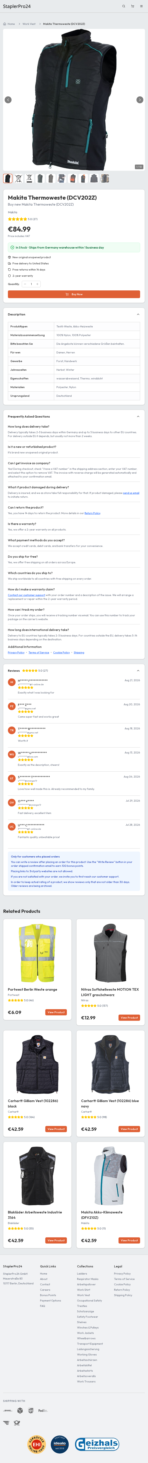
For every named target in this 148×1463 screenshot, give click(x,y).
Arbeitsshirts (85, 1370)
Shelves (82, 1322)
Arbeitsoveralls (86, 1376)
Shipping (79, 652)
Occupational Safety (89, 1300)
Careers (45, 1289)
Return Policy (92, 513)
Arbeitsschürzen (87, 1360)
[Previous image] (8, 99)
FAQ (42, 1306)
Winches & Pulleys (88, 1327)
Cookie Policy (61, 652)
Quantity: (13, 284)
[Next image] (139, 99)
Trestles (82, 1306)
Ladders (82, 1273)
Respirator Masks (87, 1279)
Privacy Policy (16, 652)
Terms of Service (39, 652)
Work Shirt (83, 1289)
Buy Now (77, 294)
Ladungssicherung (88, 1349)
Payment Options (50, 1300)
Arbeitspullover (86, 1284)
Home (11, 24)
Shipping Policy (123, 1295)
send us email (131, 493)
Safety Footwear (87, 1316)
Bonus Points (48, 1295)
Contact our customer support (26, 595)
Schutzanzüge (85, 1311)
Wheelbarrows (86, 1338)
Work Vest (29, 24)
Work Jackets (85, 1333)
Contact (45, 1284)
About (43, 1279)
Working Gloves (87, 1354)
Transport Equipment (90, 1343)
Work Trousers (86, 1381)
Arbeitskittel (84, 1365)
